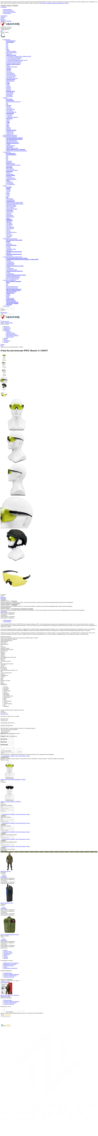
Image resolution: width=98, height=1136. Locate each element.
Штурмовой (9, 95)
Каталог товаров (5, 32)
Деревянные (9, 181)
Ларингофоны (9, 215)
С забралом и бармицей (12, 117)
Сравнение (9, 21)
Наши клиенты (7, 13)
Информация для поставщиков (11, 963)
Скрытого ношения (11, 51)
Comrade (8, 190)
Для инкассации (10, 73)
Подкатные (9, 243)
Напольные (9, 161)
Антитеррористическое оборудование (12, 256)
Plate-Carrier (9, 53)
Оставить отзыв (4, 713)
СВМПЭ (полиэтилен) (11, 66)
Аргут (7, 192)
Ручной (8, 246)
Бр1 (7, 43)
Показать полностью (6, 636)
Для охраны (9, 71)
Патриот (8, 127)
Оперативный (9, 93)
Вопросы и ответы (8, 953)
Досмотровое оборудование (10, 238)
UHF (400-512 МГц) (11, 205)
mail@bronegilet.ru (5, 982)
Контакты (3, 19)
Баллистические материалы (10, 136)
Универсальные (10, 264)
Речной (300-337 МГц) (11, 209)
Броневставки (9, 174)
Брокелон (8, 90)
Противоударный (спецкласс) (13, 101)
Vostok (7, 194)
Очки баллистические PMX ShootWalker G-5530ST (13, 779)
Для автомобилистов (11, 232)
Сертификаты (4, 15)
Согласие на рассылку (8, 977)
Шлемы (5, 97)
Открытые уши (10, 131)
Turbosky (8, 189)
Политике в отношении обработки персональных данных (54, 3)
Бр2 (7, 44)
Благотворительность (8, 965)
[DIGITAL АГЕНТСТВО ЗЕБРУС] (49, 1134)
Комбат (8, 193)
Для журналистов (10, 74)
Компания (8, 331)
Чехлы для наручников (12, 170)
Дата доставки (6, 621)
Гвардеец (8, 88)
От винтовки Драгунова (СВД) (14, 61)
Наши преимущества (8, 10)
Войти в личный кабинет (7, 322)
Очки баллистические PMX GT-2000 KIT (11, 801)
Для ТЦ (8, 237)
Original (8, 294)
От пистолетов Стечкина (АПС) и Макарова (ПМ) (18, 56)
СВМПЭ (8, 144)
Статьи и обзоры (7, 951)
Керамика (8, 68)
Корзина (4, 312)
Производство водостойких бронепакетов (16, 150)
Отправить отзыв (5, 757)
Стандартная (9, 114)
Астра (7, 196)
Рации (5, 185)
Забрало (8, 119)
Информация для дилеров (9, 964)
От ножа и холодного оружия (13, 62)
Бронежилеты (6, 39)
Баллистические (10, 298)
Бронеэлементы (10, 81)
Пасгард (8, 172)
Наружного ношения (11, 52)
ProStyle (8, 295)
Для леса (8, 231)
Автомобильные (10, 200)
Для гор (8, 229)
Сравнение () (6, 327)
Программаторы (10, 216)
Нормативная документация (10, 968)
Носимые (8, 260)
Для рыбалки (9, 224)
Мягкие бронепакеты (11, 140)
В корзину (3, 597)
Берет (7, 125)
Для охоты (8, 225)
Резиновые (9, 176)
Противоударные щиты (12, 286)
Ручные (8, 242)
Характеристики (7, 620)
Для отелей (9, 236)
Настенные (9, 162)
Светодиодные (10, 183)
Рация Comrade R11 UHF (7, 903)
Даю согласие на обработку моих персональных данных (16, 755)
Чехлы (7, 82)
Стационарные (10, 262)
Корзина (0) (6, 326)
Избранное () (6, 329)
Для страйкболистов (11, 112)
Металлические (10, 168)
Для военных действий (12, 78)
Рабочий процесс (7, 9)
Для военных (9, 110)
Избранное (3, 21)
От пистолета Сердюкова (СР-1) (14, 57)
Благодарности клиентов (9, 12)
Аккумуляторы (10, 211)
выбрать (4, 875)
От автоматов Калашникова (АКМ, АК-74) (16, 60)
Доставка (3, 17)
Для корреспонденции (11, 269)
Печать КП (3, 598)
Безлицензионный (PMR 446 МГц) (14, 203)
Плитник (8, 87)
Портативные (9, 198)
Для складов (9, 234)
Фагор (7, 84)
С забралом (9, 115)
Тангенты (8, 214)
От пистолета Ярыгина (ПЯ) (13, 59)
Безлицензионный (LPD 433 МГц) (14, 202)
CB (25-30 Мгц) (10, 207)
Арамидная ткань (10, 145)
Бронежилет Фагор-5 (6, 871)
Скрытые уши (9, 132)
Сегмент (8, 86)
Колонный (8, 250)
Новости (5, 950)
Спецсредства (6, 152)
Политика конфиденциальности (11, 974)
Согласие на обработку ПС (10, 975)
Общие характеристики (9, 639)
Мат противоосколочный (12, 278)
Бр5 (7, 48)
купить (3, 907)
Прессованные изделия (12, 141)
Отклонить (9, 5)
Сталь (7, 65)
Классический (9, 92)
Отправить (3, 815)
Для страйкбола (10, 228)
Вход (2, 31)
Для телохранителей (11, 75)
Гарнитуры (9, 212)
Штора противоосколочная (13, 277)
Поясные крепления (11, 179)
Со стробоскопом (10, 184)
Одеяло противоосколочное (13, 276)
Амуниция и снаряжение (9, 280)
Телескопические (10, 178)
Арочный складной (11, 249)
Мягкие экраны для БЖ (12, 148)
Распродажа (6, 306)
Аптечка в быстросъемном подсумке (10, 934)
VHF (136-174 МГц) (11, 206)
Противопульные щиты (12, 287)
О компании (4, 7)
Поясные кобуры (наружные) (13, 165)
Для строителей (10, 227)
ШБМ (7, 126)
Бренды (5, 966)
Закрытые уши (9, 134)
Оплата (2, 18)
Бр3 (7, 46)
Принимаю (15, 5)
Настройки (3, 5)
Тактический (9, 96)
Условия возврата (7, 973)
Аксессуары (9, 166)
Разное (8, 218)
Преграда (8, 253)
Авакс (7, 123)
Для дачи (8, 233)
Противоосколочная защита (10, 135)
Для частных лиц (10, 77)
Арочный (8, 247)
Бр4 (7, 47)
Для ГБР (8, 70)
